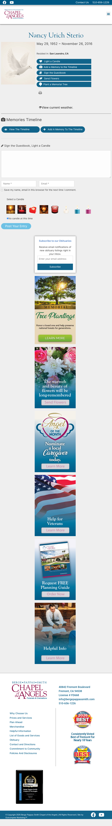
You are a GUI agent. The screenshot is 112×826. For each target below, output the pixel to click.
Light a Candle (51, 61)
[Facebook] (94, 814)
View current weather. (57, 107)
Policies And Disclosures (23, 753)
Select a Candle (15, 199)
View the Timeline (19, 129)
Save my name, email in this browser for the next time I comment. (40, 190)
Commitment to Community (25, 748)
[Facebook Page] (6, 2)
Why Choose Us (19, 713)
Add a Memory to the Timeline (60, 67)
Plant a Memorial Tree (55, 84)
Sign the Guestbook (54, 72)
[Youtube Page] (13, 2)
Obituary (14, 740)
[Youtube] (102, 814)
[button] (108, 14)
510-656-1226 (67, 703)
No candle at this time (20, 218)
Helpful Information (20, 731)
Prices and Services (21, 717)
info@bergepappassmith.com (77, 699)
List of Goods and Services (25, 735)
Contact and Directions (22, 744)
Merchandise (17, 726)
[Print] (40, 92)
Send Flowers (51, 78)
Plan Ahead (16, 722)
